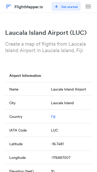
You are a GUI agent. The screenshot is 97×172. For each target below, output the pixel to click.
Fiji (53, 116)
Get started (69, 6)
